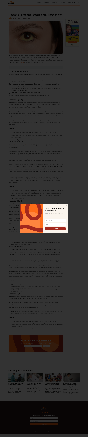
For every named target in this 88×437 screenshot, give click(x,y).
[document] (44, 218)
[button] (66, 205)
